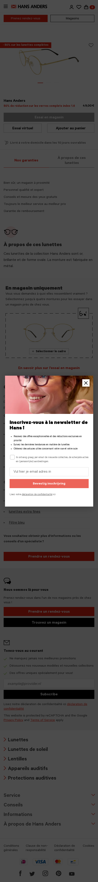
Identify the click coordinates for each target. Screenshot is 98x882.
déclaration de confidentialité (37, 494)
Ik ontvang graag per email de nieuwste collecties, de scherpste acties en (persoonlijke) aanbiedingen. (52, 459)
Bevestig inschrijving (49, 484)
